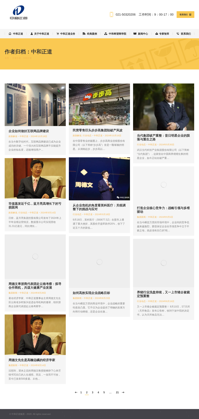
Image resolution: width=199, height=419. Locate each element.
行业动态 (87, 135)
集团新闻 (141, 217)
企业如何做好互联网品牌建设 (29, 131)
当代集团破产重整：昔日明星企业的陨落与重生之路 (163, 137)
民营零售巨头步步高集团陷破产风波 (98, 130)
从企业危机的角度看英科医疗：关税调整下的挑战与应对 (99, 207)
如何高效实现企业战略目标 (92, 293)
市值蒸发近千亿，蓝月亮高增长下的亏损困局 (35, 205)
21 (117, 392)
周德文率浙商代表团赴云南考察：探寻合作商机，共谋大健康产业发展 (35, 285)
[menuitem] (15, 33)
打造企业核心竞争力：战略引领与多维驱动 (163, 210)
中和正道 (41, 51)
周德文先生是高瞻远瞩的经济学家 (32, 360)
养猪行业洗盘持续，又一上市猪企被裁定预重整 (163, 294)
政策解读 (13, 136)
